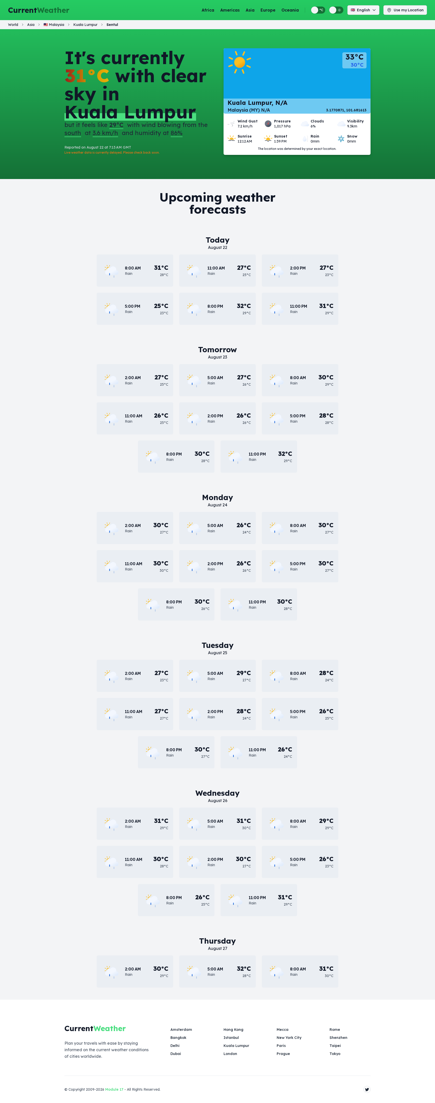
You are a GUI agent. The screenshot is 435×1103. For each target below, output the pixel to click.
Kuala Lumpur (236, 1045)
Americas (230, 10)
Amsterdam (181, 1029)
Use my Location (409, 10)
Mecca (282, 1029)
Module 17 (114, 1089)
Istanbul (231, 1037)
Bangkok (178, 1037)
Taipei (335, 1045)
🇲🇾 (54, 24)
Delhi (174, 1045)
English (360, 10)
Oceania (290, 10)
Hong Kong (233, 1029)
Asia (250, 10)
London (230, 1053)
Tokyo (335, 1053)
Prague (283, 1053)
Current (38, 10)
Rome (335, 1029)
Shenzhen (338, 1037)
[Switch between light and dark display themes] (336, 10)
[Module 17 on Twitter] (367, 1089)
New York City (289, 1037)
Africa (208, 10)
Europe (268, 10)
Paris (281, 1045)
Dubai (175, 1053)
